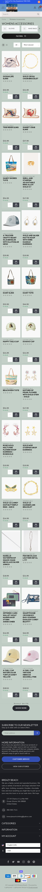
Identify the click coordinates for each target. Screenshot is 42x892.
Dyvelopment (33, 887)
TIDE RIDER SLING (11, 127)
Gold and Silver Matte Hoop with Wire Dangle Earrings (31, 239)
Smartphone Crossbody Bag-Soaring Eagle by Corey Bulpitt (30, 617)
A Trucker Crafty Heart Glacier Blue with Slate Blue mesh (11, 239)
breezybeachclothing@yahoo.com (19, 816)
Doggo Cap (28, 342)
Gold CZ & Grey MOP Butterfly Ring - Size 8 (10, 505)
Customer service (21, 759)
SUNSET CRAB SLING (29, 128)
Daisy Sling (8, 293)
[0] (39, 7)
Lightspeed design (20, 887)
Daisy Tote (28, 293)
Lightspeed (8, 887)
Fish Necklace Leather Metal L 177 (30, 558)
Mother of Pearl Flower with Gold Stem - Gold (31, 393)
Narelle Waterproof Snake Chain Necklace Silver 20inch (11, 560)
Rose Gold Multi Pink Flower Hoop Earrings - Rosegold (9, 449)
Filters (19, 36)
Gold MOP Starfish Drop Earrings (30, 447)
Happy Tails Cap (11, 342)
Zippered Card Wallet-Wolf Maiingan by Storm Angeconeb (10, 617)
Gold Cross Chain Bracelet (30, 77)
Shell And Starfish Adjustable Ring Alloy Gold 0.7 (29, 182)
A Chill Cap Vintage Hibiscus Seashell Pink (30, 673)
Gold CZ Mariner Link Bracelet (29, 505)
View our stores (21, 766)
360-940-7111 (12, 810)
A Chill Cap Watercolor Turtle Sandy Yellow (10, 673)
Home (4, 19)
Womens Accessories (17, 19)
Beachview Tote (11, 390)
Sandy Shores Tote (10, 179)
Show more (21, 708)
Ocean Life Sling (8, 77)
